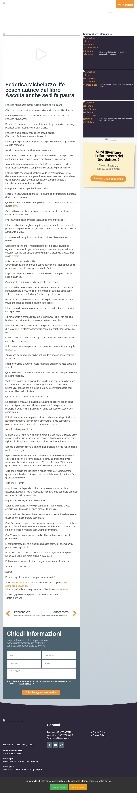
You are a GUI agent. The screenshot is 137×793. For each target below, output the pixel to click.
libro (15, 206)
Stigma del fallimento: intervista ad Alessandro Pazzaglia (112, 53)
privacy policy (25, 683)
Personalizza (77, 787)
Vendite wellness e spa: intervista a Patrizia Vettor (116, 85)
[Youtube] (55, 745)
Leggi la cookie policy (100, 781)
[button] (110, 12)
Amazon (67, 589)
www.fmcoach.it (21, 582)
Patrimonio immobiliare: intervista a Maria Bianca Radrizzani (115, 119)
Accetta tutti (59, 787)
